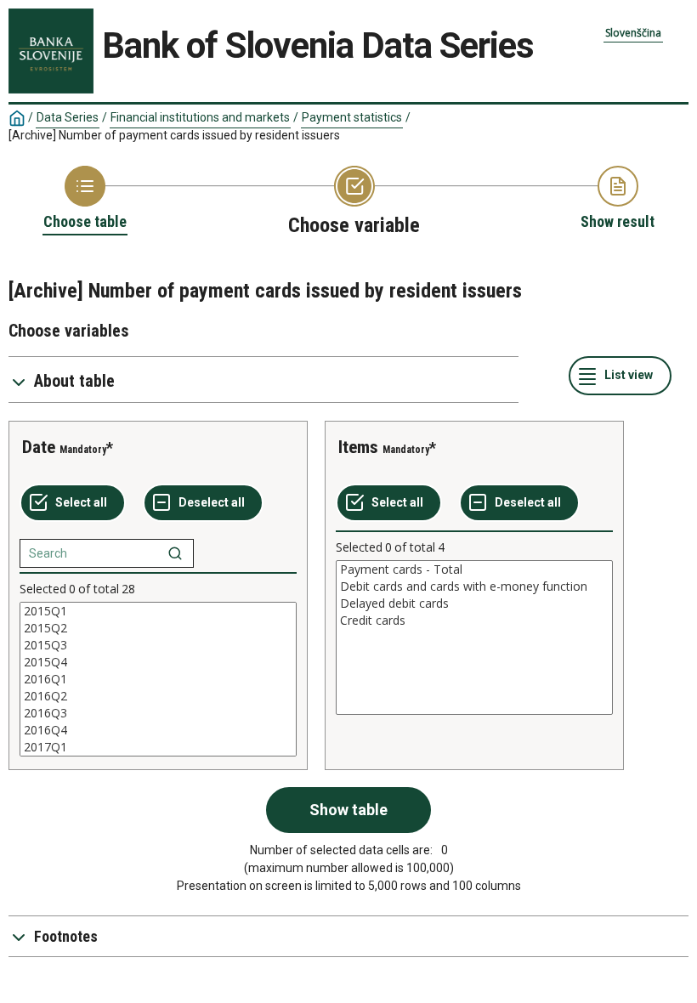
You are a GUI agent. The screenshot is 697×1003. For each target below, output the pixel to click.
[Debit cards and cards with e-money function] (474, 586)
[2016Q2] (158, 696)
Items (358, 447)
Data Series (68, 117)
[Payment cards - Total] (474, 569)
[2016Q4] (158, 730)
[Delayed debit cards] (474, 603)
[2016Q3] (158, 713)
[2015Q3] (158, 645)
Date (38, 447)
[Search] (175, 553)
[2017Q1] (158, 747)
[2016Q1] (158, 679)
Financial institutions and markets (200, 117)
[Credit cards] (474, 620)
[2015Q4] (158, 662)
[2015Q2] (158, 628)
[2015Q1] (158, 611)
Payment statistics (352, 117)
